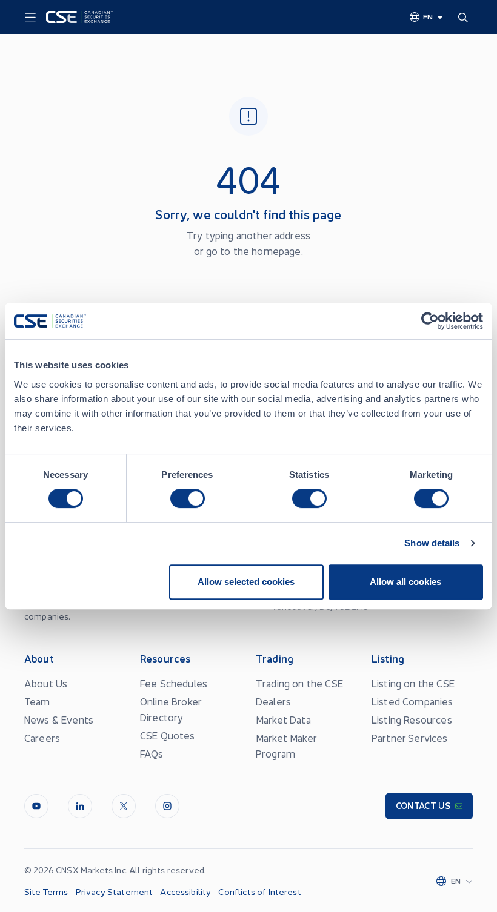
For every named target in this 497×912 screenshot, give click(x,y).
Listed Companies (412, 701)
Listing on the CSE (413, 683)
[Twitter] (124, 806)
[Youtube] (36, 806)
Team (37, 701)
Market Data (283, 719)
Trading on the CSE (299, 683)
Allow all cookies (405, 582)
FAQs (152, 753)
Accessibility (185, 891)
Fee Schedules (173, 683)
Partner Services (410, 737)
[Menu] (30, 18)
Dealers (273, 701)
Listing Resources (412, 719)
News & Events (58, 719)
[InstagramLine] (167, 806)
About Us (45, 683)
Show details (431, 543)
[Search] (465, 17)
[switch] (187, 498)
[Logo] (79, 17)
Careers (42, 737)
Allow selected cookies (246, 582)
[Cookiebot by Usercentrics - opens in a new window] (430, 321)
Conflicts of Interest (259, 891)
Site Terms (46, 891)
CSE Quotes (167, 735)
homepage (276, 250)
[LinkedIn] (80, 806)
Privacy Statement (114, 891)
